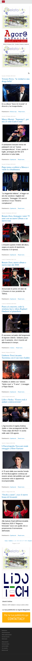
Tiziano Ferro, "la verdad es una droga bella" (16, 79)
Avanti (30, 540)
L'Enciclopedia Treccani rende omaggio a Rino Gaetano (15, 447)
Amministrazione (6, 632)
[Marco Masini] (16, 133)
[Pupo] (16, 181)
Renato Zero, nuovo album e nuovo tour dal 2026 (14, 263)
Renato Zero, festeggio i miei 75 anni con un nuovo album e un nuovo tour (16, 218)
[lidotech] (16, 584)
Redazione (4, 630)
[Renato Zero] (16, 232)
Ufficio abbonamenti (6, 634)
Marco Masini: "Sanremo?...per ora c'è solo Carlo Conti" (15, 120)
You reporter (5, 648)
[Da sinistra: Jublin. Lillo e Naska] (16, 414)
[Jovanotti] (16, 509)
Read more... (22, 111)
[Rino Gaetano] (16, 460)
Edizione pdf (5, 650)
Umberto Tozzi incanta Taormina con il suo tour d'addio (16, 356)
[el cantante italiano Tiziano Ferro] (16, 92)
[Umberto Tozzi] (16, 370)
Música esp (13, 111)
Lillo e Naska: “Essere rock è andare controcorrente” (14, 400)
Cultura (12, 347)
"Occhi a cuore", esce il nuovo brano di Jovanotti (15, 495)
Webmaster (4, 639)
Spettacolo (13, 159)
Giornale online (5, 644)
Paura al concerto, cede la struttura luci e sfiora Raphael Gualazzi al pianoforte (14, 309)
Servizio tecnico (5, 636)
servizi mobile (5, 646)
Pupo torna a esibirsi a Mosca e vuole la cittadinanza (15, 168)
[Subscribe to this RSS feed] (29, 73)
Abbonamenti (5, 642)
